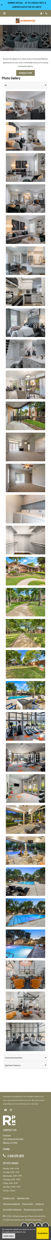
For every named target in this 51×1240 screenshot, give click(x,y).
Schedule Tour (25, 73)
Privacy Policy (27, 1203)
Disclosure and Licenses (33, 1209)
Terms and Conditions (11, 1203)
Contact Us (39, 1204)
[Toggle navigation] (4, 13)
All (6, 85)
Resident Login (9, 1198)
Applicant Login (23, 1198)
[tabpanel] (25, 571)
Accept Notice (43, 1233)
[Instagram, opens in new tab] (10, 1110)
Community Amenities (13, 1057)
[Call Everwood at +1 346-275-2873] (46, 13)
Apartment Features (12, 1065)
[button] (25, 5)
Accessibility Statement (12, 1209)
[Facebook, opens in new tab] (5, 1110)
